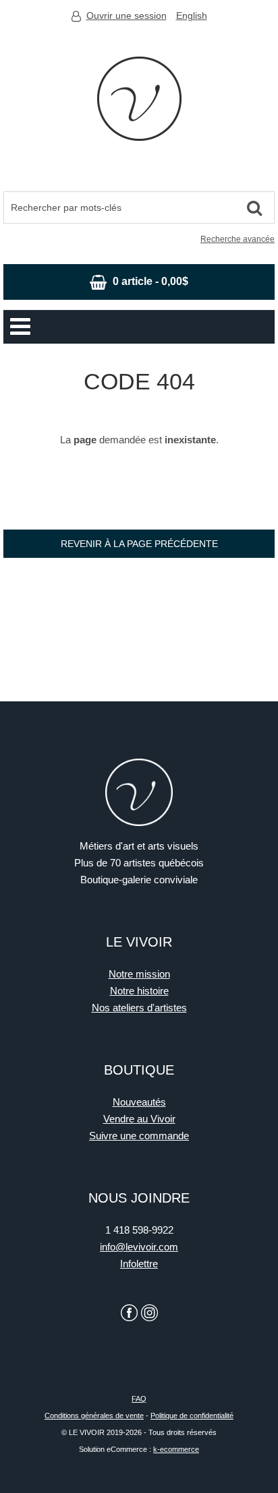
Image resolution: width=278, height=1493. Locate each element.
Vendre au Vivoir (139, 1118)
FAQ (139, 1399)
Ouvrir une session (126, 15)
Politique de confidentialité (191, 1415)
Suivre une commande (139, 1135)
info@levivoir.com (139, 1246)
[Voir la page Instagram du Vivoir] (149, 1312)
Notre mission (139, 974)
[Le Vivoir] (139, 99)
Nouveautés (139, 1102)
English (191, 15)
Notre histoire (139, 990)
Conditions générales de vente (94, 1415)
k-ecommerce (176, 1449)
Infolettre (139, 1263)
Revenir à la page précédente (139, 543)
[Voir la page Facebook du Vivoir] (129, 1312)
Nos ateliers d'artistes (139, 1007)
